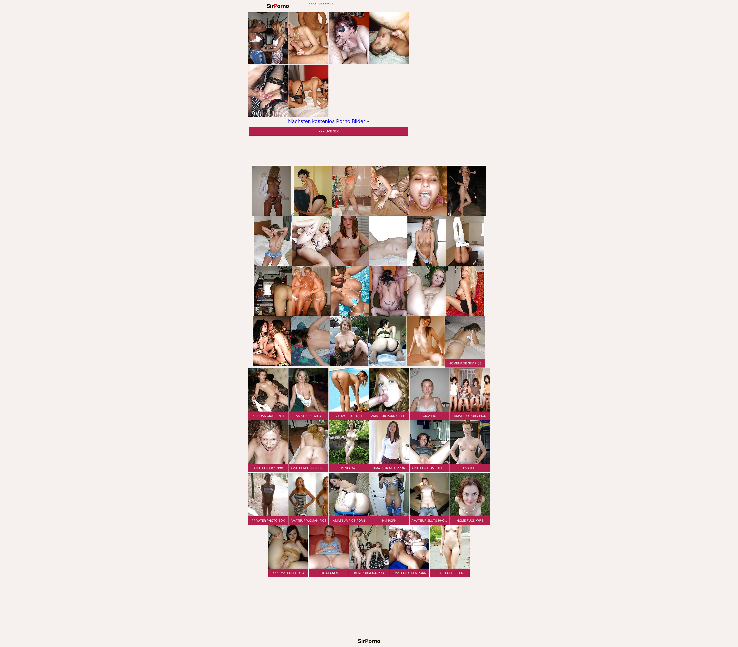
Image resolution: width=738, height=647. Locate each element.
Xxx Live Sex (329, 131)
